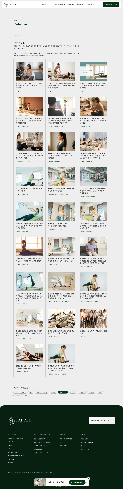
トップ (14, 35)
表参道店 (62, 435)
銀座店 (83, 435)
